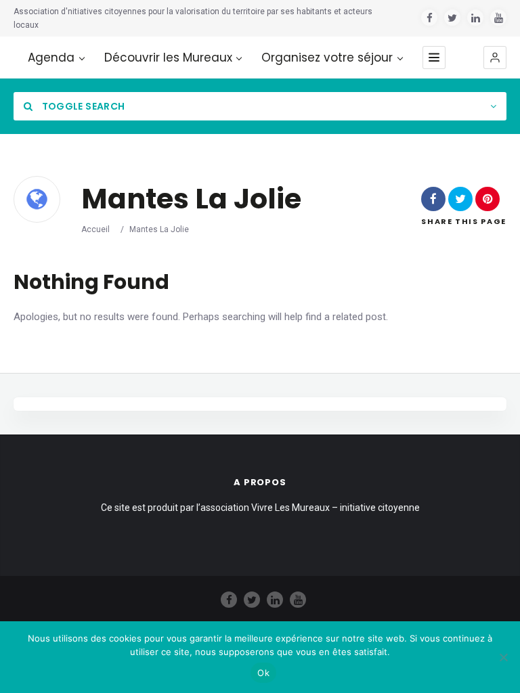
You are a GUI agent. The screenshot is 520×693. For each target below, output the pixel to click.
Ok (263, 672)
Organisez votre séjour (327, 58)
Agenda (51, 58)
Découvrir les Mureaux (168, 58)
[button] (494, 57)
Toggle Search (82, 106)
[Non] (503, 657)
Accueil (95, 229)
